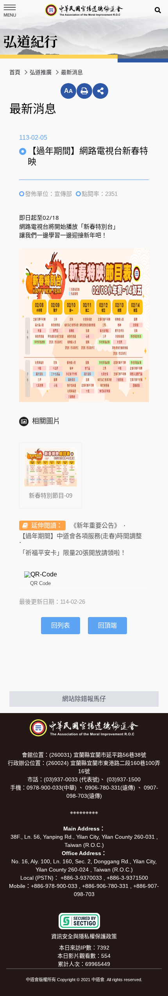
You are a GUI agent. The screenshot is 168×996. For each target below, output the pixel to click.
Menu (9, 10)
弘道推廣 (41, 72)
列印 (84, 91)
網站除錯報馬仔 (84, 698)
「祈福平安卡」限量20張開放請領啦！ (72, 553)
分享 (100, 91)
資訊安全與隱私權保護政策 (84, 936)
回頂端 (107, 625)
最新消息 (72, 72)
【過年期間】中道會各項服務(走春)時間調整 (80, 536)
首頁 (14, 72)
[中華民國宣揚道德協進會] (84, 10)
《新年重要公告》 (95, 525)
